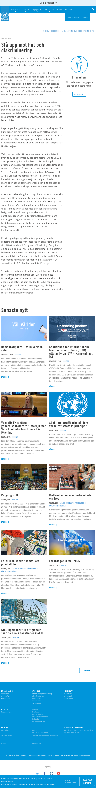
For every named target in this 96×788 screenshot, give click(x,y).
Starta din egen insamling (42, 694)
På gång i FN (9, 495)
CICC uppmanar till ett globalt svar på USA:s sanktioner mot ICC (23, 631)
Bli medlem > (79, 94)
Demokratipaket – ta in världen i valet (22, 348)
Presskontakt (6, 712)
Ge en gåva (5, 696)
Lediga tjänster (38, 714)
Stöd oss (25, 9)
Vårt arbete (15, 9)
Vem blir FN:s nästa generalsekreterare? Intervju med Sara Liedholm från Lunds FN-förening (23, 427)
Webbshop (36, 703)
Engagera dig (37, 9)
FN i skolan (49, 9)
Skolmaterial (68, 699)
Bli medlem (5, 694)
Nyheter (59, 9)
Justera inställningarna (70, 781)
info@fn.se (36, 743)
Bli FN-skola (5, 699)
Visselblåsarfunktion (40, 717)
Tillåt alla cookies (87, 781)
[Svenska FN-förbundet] (5, 13)
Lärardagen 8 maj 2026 (64, 561)
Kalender (68, 9)
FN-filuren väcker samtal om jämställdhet (20, 562)
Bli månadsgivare (39, 696)
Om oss (35, 709)
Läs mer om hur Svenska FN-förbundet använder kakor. (28, 784)
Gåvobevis (36, 701)
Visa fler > (87, 670)
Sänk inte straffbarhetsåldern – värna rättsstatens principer (70, 424)
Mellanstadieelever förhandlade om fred (70, 496)
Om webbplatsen (38, 721)
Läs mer (4, 377)
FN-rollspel (68, 696)
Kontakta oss (37, 712)
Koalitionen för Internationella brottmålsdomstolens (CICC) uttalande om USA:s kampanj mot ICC (71, 352)
